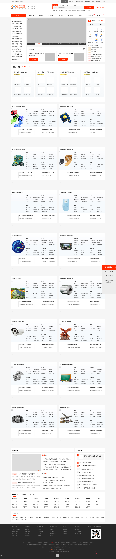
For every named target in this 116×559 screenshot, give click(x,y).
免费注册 (64, 1)
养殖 (18, 41)
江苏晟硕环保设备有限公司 (25, 347)
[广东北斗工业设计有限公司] (34, 188)
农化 (16, 41)
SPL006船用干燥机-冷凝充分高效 (75, 172)
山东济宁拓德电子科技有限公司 (48, 261)
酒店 (21, 26)
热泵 (16, 36)
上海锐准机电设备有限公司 (25, 261)
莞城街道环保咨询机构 (73, 387)
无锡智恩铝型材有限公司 (95, 304)
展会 (16, 59)
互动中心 (80, 1)
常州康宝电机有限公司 (72, 132)
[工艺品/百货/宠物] (66, 332)
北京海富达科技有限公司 (66, 72)
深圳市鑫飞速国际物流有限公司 (21, 72)
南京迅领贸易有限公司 (95, 58)
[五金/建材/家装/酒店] (18, 160)
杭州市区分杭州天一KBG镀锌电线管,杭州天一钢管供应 (55, 172)
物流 (13, 59)
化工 (13, 21)
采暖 (13, 36)
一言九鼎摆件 (68, 10)
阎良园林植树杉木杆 (72, 344)
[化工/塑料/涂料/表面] (18, 117)
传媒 (20, 56)
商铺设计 (101, 24)
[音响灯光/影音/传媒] (18, 418)
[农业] (18, 289)
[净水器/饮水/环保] (66, 203)
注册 (102, 20)
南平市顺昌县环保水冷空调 (26, 215)
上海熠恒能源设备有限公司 (73, 175)
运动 (20, 54)
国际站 (104, 1)
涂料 (18, 21)
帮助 (93, 1)
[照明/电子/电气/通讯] (66, 117)
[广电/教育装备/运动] (66, 375)
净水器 (14, 33)
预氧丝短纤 (92, 50)
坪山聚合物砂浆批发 (47, 129)
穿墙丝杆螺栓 (90, 10)
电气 (18, 23)
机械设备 (19, 51)
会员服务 (99, 15)
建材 (16, 26)
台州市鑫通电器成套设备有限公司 (26, 175)
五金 (13, 26)
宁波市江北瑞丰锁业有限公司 (48, 390)
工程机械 (14, 51)
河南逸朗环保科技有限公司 (73, 218)
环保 (20, 33)
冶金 (16, 44)
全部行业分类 (18, 15)
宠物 (19, 49)
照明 (13, 23)
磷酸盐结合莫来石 (81, 10)
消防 (16, 46)
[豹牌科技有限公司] (34, 231)
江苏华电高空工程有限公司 (95, 218)
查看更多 (82, 49)
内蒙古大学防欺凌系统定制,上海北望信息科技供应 (54, 344)
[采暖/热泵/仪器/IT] (18, 246)
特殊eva (74, 10)
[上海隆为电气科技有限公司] (82, 274)
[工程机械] (18, 375)
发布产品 (92, 24)
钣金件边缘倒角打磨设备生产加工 (98, 172)
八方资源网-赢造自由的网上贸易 (23, 7)
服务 (18, 59)
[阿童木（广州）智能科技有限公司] (34, 274)
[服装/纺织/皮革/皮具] (66, 160)
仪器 (18, 36)
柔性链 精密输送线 (94, 301)
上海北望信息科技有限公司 (47, 347)
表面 (21, 21)
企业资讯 (79, 15)
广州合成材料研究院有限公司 (96, 390)
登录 (58, 1)
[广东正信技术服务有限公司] (82, 188)
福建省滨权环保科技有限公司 (25, 218)
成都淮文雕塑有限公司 (46, 218)
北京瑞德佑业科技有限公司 (95, 175)
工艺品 (14, 49)
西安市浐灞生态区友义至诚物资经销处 (75, 347)
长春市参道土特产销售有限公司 (26, 304)
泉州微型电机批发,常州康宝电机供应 (76, 129)
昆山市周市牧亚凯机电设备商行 (45, 72)
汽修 (20, 39)
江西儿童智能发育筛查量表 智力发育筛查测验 (53, 258)
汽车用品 (17, 39)
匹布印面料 (55, 10)
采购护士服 (92, 52)
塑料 (16, 21)
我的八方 (71, 1)
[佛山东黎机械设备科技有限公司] (34, 145)
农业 (13, 41)
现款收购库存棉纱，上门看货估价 (96, 47)
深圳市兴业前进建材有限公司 (48, 132)
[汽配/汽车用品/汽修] (66, 246)
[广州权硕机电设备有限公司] (82, 145)
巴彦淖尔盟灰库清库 (95, 215)
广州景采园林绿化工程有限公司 (96, 347)
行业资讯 (60, 15)
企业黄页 (41, 15)
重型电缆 (61, 10)
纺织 (16, 28)
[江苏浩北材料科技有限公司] (82, 231)
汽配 (13, 39)
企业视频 (70, 15)
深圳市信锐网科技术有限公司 (96, 56)
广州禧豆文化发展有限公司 (96, 54)
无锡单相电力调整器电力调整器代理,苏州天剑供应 (102, 129)
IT (20, 31)
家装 (18, 26)
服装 (13, 28)
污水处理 (19, 46)
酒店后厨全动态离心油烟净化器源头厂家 (77, 215)
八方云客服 (89, 15)
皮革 (18, 28)
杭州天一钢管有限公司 (46, 175)
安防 (13, 46)
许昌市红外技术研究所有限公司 (91, 72)
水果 (21, 41)
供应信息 (31, 15)
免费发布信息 (100, 7)
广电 (13, 54)
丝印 (18, 31)
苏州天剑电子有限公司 (94, 132)
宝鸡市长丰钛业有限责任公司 (73, 304)
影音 (18, 56)
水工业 (17, 33)
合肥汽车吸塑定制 (94, 258)
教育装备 (17, 54)
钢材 (18, 44)
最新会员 (90, 45)
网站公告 (96, 45)
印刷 (13, 31)
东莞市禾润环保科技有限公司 (73, 390)
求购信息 (50, 15)
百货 (17, 49)
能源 (13, 44)
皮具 (21, 28)
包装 (16, 31)
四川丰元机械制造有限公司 (25, 390)
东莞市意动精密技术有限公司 (48, 304)
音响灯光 (14, 56)
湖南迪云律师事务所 (94, 60)
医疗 (21, 44)
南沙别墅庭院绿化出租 (95, 344)
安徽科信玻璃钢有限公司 (95, 261)
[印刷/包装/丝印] (18, 203)
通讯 (21, 23)
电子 (16, 23)
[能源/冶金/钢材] (66, 289)
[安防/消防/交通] (18, 332)
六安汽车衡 (22, 258)
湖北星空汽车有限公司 (72, 261)
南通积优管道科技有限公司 (25, 132)
